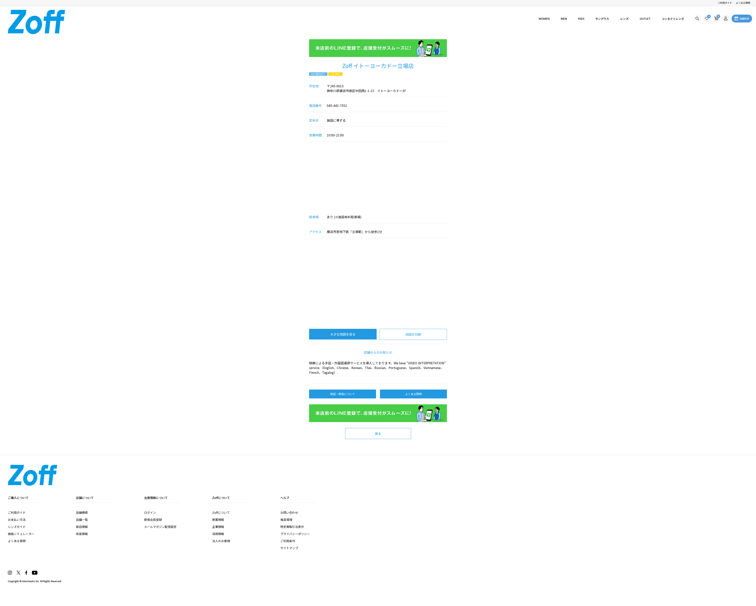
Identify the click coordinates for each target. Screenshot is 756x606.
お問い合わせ (289, 512)
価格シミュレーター (21, 534)
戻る (378, 433)
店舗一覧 (82, 519)
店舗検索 (82, 512)
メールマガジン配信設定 (160, 527)
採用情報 (218, 534)
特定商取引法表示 (292, 527)
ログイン (150, 512)
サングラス (602, 19)
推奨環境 (286, 519)
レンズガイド (17, 527)
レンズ (624, 19)
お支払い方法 (17, 519)
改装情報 (82, 534)
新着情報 (218, 519)
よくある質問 (743, 2)
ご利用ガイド (725, 2)
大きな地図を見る (342, 334)
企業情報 (218, 527)
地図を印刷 (413, 334)
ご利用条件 (287, 541)
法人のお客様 (221, 541)
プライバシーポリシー (295, 534)
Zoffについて (221, 512)
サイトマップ (289, 548)
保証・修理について (342, 394)
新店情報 (82, 527)
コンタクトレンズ (673, 19)
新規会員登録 (153, 519)
